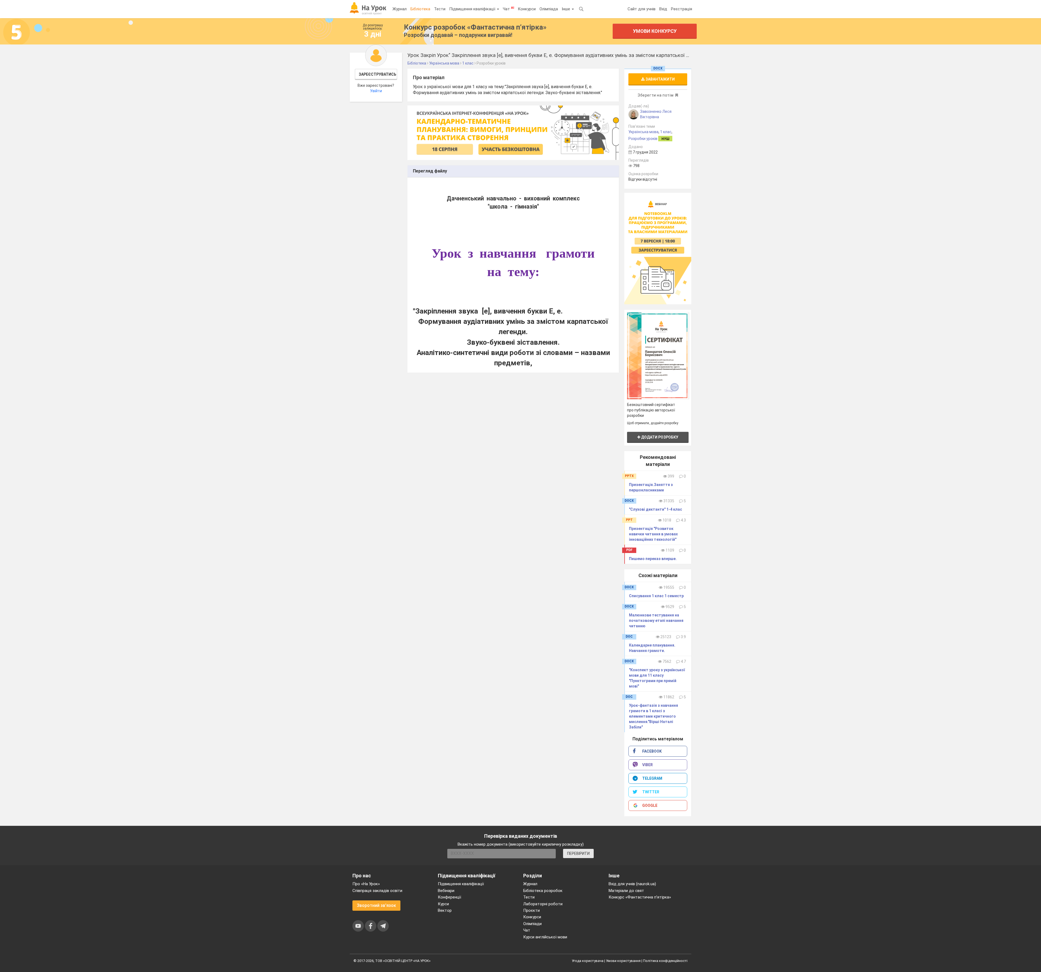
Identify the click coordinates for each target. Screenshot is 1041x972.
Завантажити (660, 79)
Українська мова (643, 132)
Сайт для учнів (642, 9)
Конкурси (527, 9)
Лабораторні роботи (543, 903)
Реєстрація (681, 9)
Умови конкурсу (655, 31)
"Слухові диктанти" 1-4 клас (655, 509)
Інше (566, 9)
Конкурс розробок (475, 27)
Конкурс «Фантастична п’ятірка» (640, 897)
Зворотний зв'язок (376, 905)
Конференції (449, 897)
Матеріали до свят (626, 890)
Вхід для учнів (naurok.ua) (632, 883)
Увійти (376, 91)
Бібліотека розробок (543, 890)
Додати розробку (659, 437)
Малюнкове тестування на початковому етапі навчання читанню (656, 620)
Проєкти (531, 910)
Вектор (445, 910)
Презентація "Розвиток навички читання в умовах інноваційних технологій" (653, 534)
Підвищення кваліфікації (472, 9)
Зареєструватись (377, 74)
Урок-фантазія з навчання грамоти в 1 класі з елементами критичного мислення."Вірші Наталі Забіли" (653, 716)
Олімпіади (532, 923)
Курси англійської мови (545, 937)
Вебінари (446, 890)
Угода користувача (587, 961)
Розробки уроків (642, 138)
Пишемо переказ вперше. (653, 559)
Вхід (663, 9)
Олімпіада (548, 9)
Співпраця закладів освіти (377, 890)
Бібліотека (420, 9)
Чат (508, 8)
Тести (439, 9)
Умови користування (623, 961)
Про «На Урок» (366, 883)
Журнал (400, 9)
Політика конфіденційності (665, 961)
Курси (443, 903)
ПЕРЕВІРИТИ (578, 853)
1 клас (665, 132)
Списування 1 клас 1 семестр (656, 596)
